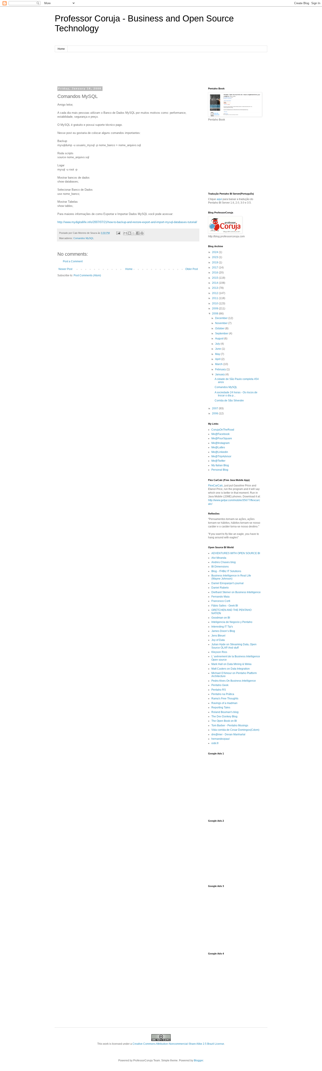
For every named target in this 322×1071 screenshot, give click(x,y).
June (218, 348)
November (221, 323)
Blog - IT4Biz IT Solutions (226, 571)
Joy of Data (218, 640)
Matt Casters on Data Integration (230, 668)
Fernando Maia (220, 596)
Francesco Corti (220, 601)
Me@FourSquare (221, 438)
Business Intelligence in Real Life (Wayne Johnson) (231, 577)
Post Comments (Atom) (87, 275)
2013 (215, 287)
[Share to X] (133, 233)
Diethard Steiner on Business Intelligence (236, 592)
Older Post (191, 269)
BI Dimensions (220, 566)
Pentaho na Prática (222, 694)
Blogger (198, 1060)
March (219, 364)
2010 (215, 303)
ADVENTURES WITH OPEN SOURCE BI (235, 553)
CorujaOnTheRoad (222, 429)
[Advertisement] (161, 68)
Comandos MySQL (83, 238)
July (218, 343)
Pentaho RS (218, 689)
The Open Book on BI (224, 720)
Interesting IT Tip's (222, 626)
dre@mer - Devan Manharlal (228, 734)
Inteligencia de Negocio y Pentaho (231, 622)
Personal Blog (219, 469)
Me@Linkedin (219, 452)
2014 (215, 282)
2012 (215, 293)
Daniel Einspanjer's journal (227, 583)
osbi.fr (215, 743)
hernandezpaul (220, 738)
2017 (215, 267)
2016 (215, 272)
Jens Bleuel (218, 635)
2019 (215, 262)
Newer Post (65, 269)
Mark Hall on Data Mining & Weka (231, 664)
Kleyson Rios (219, 652)
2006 (215, 413)
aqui (219, 199)
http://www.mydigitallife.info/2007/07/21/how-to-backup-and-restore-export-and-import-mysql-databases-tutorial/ (127, 222)
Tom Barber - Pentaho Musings (229, 725)
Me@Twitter (218, 460)
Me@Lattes (218, 447)
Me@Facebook (220, 434)
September (222, 333)
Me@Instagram (220, 443)
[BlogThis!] (129, 233)
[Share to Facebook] (138, 233)
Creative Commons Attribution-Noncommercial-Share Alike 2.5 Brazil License (178, 1043)
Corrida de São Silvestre (229, 400)
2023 (215, 257)
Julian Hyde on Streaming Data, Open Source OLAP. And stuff (234, 646)
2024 (215, 252)
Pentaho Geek (219, 685)
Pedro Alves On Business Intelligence (233, 680)
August (219, 338)
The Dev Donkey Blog (224, 716)
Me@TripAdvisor (221, 456)
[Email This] (125, 233)
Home (61, 48)
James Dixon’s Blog (223, 631)
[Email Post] (118, 233)
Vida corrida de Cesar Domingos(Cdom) (235, 729)
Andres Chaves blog (223, 562)
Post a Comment (73, 261)
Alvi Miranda (218, 557)
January (220, 374)
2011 (215, 298)
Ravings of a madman (224, 703)
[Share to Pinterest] (142, 233)
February (220, 369)
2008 (215, 313)
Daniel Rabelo (220, 587)
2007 (215, 408)
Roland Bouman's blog (225, 712)
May (218, 354)
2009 (215, 308)
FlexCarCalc (215, 485)
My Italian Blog (220, 465)
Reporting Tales (220, 707)
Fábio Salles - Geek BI (224, 605)
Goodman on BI (220, 617)
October (220, 328)
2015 (215, 277)
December (221, 318)
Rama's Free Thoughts (224, 698)
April (218, 359)
